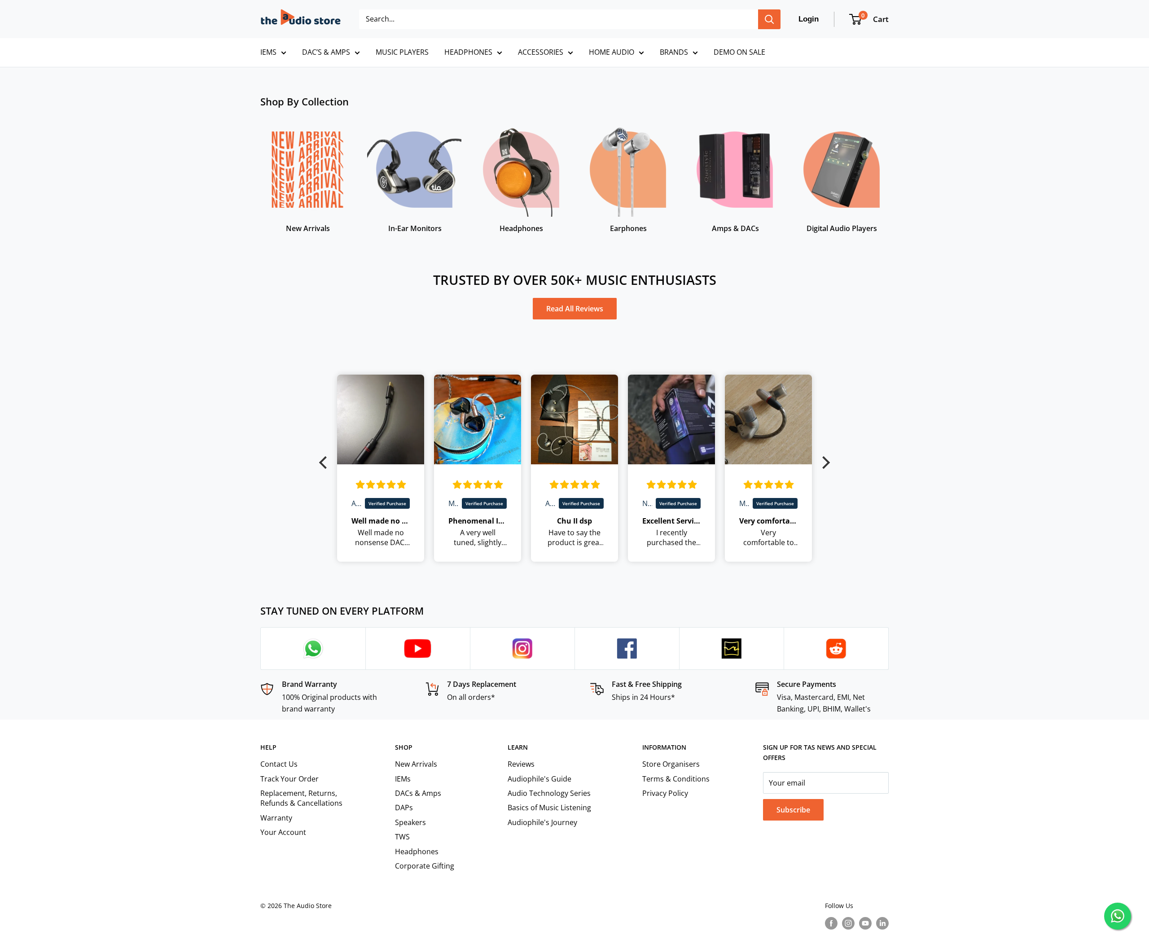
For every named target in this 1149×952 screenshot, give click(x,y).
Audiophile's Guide (539, 779)
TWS (402, 837)
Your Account (283, 832)
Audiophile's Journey (542, 822)
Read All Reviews (574, 309)
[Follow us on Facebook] (831, 923)
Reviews (521, 764)
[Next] (888, 174)
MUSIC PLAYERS (402, 52)
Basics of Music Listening (549, 807)
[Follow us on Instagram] (848, 923)
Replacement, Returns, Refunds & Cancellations (301, 798)
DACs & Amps (418, 793)
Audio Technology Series (549, 793)
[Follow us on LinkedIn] (882, 923)
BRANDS (674, 52)
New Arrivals (416, 764)
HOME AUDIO (611, 52)
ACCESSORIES (540, 52)
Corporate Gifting (424, 866)
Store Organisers (671, 764)
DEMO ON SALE (739, 52)
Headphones (417, 851)
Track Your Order (289, 779)
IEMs (403, 779)
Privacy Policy (665, 793)
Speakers (410, 822)
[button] (325, 462)
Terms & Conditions (676, 779)
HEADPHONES (468, 52)
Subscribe (793, 810)
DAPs (404, 807)
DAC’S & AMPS (326, 52)
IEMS (268, 52)
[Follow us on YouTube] (865, 923)
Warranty (276, 818)
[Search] (769, 19)
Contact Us (279, 764)
